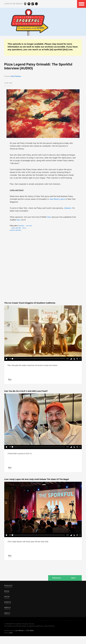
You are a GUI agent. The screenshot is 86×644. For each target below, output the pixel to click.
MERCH (7, 608)
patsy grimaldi (16, 228)
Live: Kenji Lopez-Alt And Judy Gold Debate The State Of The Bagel (36, 479)
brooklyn (21, 225)
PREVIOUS (56, 578)
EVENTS (7, 602)
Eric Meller (30, 630)
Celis (11, 633)
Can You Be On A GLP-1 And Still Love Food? (26, 391)
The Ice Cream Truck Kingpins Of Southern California (29, 303)
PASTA (7, 597)
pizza (24, 228)
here (49, 217)
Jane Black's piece (57, 199)
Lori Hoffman (19, 630)
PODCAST (8, 586)
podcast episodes (15, 230)
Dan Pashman (16, 76)
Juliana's (67, 208)
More (9, 379)
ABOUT (7, 613)
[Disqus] (43, 266)
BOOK (6, 591)
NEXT (73, 578)
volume (71, 359)
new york (29, 225)
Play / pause (6, 359)
